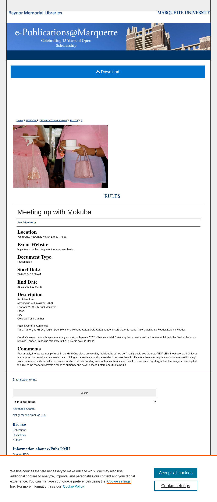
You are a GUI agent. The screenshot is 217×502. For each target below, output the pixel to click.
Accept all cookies (176, 472)
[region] (108, 478)
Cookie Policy (73, 486)
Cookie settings (119, 481)
